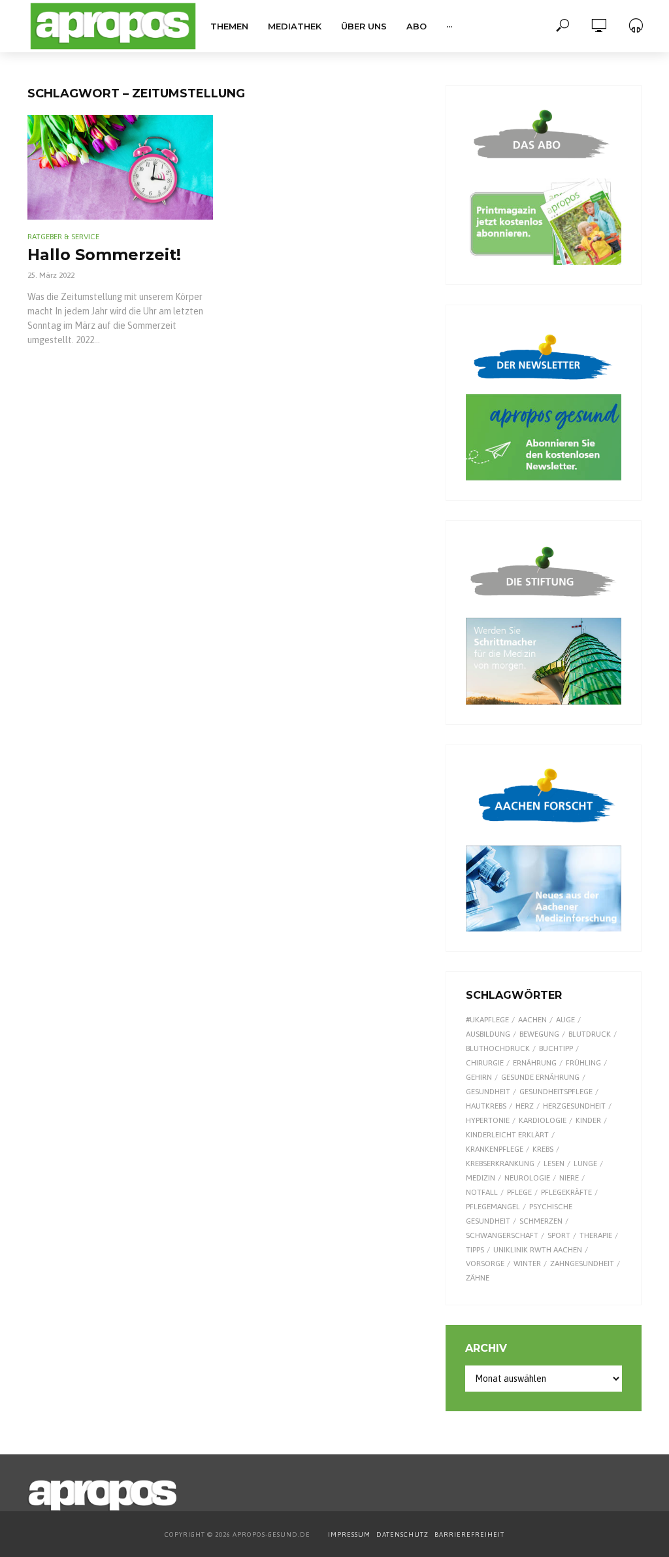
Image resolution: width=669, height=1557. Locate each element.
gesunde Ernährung (540, 1077)
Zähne (477, 1277)
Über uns (364, 26)
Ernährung (535, 1062)
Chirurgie (485, 1062)
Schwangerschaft (502, 1235)
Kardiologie (542, 1120)
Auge (565, 1019)
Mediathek (294, 26)
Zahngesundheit (582, 1263)
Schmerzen (541, 1221)
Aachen (532, 1019)
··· (449, 26)
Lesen (554, 1163)
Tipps (475, 1249)
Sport (558, 1235)
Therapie (595, 1235)
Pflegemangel (493, 1206)
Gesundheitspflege (556, 1091)
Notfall (482, 1192)
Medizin (480, 1177)
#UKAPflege (487, 1019)
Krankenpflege (494, 1149)
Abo (416, 26)
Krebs (542, 1149)
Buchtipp (556, 1048)
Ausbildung (488, 1034)
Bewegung (539, 1034)
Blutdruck (589, 1034)
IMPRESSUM (349, 1534)
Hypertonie (488, 1120)
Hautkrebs (486, 1106)
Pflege (519, 1192)
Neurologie (527, 1177)
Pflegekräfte (566, 1192)
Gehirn (479, 1077)
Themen (229, 26)
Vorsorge (485, 1263)
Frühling (583, 1062)
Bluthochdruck (498, 1048)
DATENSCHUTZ (403, 1534)
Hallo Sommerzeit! (104, 254)
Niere (569, 1177)
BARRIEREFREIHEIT (469, 1534)
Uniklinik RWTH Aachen (537, 1249)
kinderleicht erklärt (507, 1134)
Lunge (585, 1163)
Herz (524, 1106)
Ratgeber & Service (63, 236)
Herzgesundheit (574, 1106)
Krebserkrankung (500, 1163)
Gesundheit (488, 1091)
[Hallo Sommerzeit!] (120, 167)
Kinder (588, 1120)
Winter (527, 1263)
